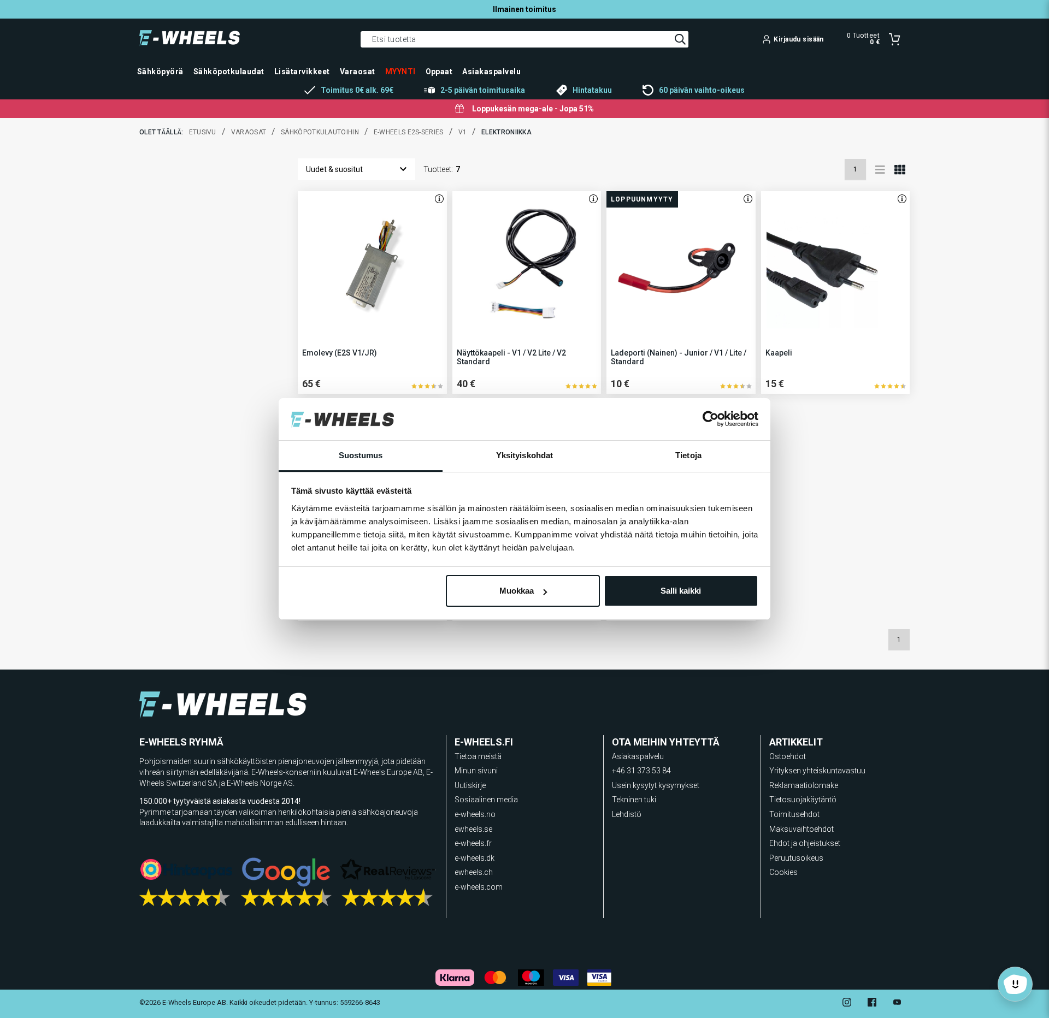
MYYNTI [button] (400, 71)
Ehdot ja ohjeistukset (804, 843)
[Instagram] (846, 1003)
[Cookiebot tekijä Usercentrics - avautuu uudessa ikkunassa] (710, 419)
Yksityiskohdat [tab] (524, 455)
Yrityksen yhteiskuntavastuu (817, 770)
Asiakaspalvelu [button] (491, 71)
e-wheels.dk (474, 858)
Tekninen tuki (634, 799)
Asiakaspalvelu (638, 756)
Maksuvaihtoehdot (801, 829)
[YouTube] (897, 1003)
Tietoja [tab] (688, 455)
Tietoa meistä (478, 756)
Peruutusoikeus (796, 858)
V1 (462, 132)
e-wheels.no (475, 814)
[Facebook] (872, 1003)
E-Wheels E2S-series (409, 132)
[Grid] (900, 169)
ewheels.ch (474, 872)
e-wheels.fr (473, 843)
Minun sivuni (476, 770)
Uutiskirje (470, 785)
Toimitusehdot (794, 814)
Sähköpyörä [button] (160, 71)
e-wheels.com (479, 887)
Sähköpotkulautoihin (320, 132)
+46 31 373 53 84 (641, 770)
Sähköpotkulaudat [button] (228, 71)
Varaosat (248, 132)
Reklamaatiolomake (803, 785)
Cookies (783, 872)
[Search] (680, 39)
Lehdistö (626, 814)
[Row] (880, 169)
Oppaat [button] (439, 71)
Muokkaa (516, 590)
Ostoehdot (787, 756)
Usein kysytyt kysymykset (655, 785)
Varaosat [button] (357, 71)
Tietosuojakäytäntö (802, 799)
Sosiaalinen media (486, 799)
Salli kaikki (681, 590)
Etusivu (202, 132)
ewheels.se (473, 829)
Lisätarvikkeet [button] (302, 71)
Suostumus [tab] (361, 455)
